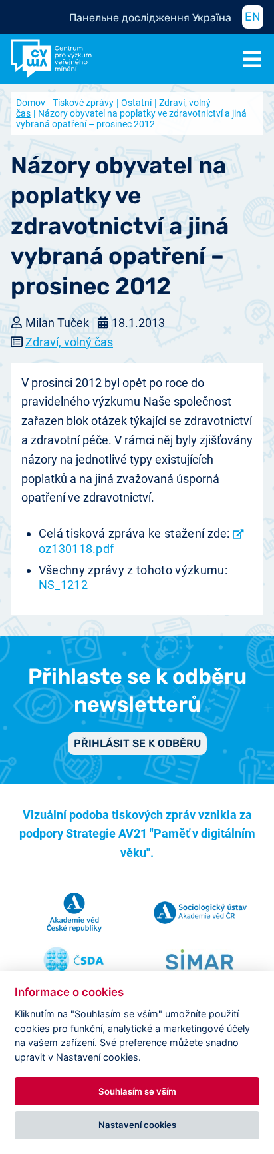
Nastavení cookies (137, 1124)
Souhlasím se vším (137, 1091)
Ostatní (136, 102)
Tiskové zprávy (83, 102)
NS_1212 (63, 585)
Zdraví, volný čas (69, 342)
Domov (30, 102)
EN (253, 16)
